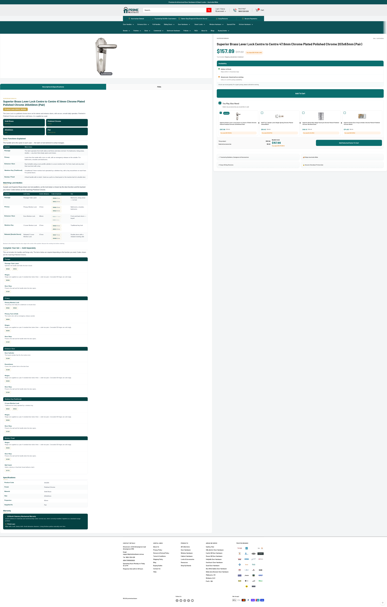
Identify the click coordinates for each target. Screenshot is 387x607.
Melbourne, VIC (211, 575)
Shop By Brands (186, 565)
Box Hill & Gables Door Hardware (216, 569)
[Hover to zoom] (106, 56)
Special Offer (231, 24)
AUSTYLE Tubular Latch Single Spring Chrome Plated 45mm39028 (277, 123)
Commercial (157, 30)
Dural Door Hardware (212, 565)
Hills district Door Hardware (215, 550)
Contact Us (156, 569)
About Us (204, 30)
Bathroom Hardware (173, 30)
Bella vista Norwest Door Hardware (217, 572)
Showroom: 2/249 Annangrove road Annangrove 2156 (134, 548)
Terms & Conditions (159, 556)
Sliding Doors (168, 24)
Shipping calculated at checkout (234, 57)
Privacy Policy (157, 550)
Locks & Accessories (187, 559)
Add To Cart (300, 93)
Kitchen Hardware (245, 24)
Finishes (136, 30)
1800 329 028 (243, 11)
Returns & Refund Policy (161, 553)
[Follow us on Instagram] (184, 600)
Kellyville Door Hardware (214, 559)
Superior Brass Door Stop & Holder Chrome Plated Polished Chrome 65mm (362, 123)
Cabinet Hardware (186, 556)
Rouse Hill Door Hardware (214, 556)
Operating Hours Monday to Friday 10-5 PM (134, 565)
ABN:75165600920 (129, 560)
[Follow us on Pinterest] (188, 600)
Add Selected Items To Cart (349, 143)
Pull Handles (156, 24)
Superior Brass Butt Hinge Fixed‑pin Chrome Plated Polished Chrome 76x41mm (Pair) (320, 123)
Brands (125, 30)
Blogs (212, 30)
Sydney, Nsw (210, 547)
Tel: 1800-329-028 (129, 557)
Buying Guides (222, 30)
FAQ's (196, 30)
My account (219, 11)
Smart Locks (199, 24)
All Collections (185, 547)
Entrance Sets (142, 24)
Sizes (146, 30)
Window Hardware (215, 24)
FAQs (159, 87)
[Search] (208, 10)
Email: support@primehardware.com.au (133, 553)
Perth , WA (209, 581)
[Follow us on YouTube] (192, 600)
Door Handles (127, 24)
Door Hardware (183, 24)
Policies (186, 30)
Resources (184, 562)
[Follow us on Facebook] (177, 600)
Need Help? (242, 9)
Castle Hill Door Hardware (214, 553)
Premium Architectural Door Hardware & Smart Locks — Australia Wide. (193, 2)
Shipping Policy (158, 559)
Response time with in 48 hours (133, 569)
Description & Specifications (53, 87)
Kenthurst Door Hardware (214, 562)
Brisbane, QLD (210, 578)
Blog (154, 562)
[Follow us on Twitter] (180, 600)
